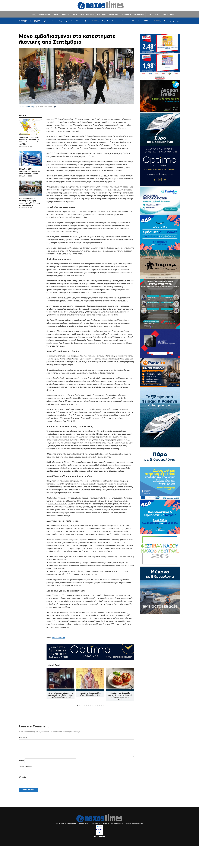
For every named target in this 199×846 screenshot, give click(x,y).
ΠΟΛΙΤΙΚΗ (90, 15)
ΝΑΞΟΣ (56, 15)
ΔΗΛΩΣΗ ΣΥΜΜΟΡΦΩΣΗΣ (134, 823)
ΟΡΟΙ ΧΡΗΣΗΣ (83, 823)
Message (23, 737)
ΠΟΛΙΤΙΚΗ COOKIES (116, 823)
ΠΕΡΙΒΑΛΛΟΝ (126, 15)
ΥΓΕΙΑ (149, 15)
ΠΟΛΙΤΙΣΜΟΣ (101, 15)
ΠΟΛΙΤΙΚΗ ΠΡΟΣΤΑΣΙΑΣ (99, 823)
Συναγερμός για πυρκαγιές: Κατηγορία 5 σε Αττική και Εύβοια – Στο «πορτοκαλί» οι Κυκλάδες (30, 140)
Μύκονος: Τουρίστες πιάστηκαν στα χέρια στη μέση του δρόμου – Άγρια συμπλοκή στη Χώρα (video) (60, 695)
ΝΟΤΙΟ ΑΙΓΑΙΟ (78, 15)
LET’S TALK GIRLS (161, 15)
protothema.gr (58, 637)
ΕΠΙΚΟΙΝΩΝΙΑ (71, 823)
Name (21, 760)
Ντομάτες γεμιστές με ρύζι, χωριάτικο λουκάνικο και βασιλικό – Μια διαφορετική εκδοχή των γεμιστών (120, 696)
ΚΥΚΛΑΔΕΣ (66, 15)
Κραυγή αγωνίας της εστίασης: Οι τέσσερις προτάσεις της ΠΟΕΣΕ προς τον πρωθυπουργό (29, 201)
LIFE (172, 15)
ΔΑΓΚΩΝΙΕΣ (113, 15)
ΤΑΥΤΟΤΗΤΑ (60, 823)
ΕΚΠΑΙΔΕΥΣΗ (139, 15)
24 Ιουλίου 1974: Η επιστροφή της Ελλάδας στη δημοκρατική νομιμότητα (29, 171)
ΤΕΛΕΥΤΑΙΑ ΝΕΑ (45, 15)
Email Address (25, 767)
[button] (131, 687)
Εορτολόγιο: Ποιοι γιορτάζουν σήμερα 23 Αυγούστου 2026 (95, 21)
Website (22, 777)
